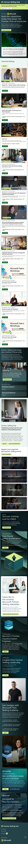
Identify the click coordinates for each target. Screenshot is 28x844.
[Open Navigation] (26, 2)
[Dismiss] (25, 34)
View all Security (7, 379)
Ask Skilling (3, 833)
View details (5, 90)
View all (4, 66)
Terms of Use (3, 831)
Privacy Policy (3, 829)
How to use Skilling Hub (14, 443)
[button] (25, 837)
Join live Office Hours (15, 789)
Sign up (4, 443)
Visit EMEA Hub (6, 527)
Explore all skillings (6, 454)
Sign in (9, 8)
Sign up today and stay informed (10, 614)
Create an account (6, 30)
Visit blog (5, 675)
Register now (4, 8)
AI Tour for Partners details (9, 818)
